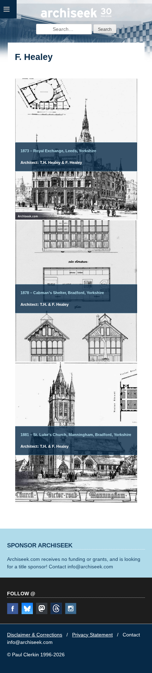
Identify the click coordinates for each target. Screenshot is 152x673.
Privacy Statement (92, 635)
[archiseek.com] (76, 17)
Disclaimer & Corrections (34, 635)
